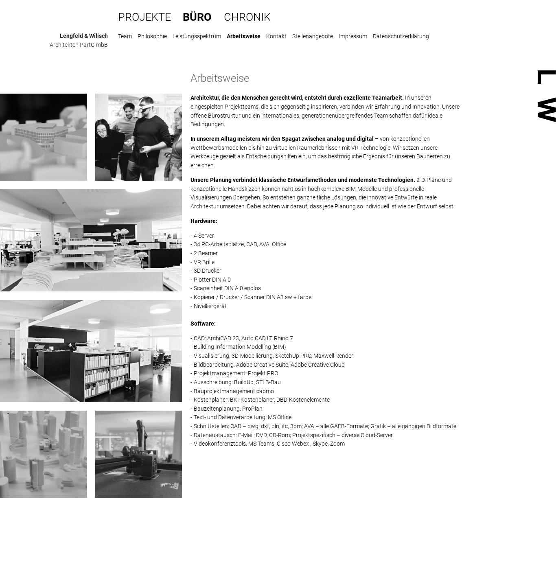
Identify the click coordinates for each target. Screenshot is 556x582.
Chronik (247, 17)
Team (125, 36)
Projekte (144, 17)
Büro (197, 17)
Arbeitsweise (243, 36)
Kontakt (276, 36)
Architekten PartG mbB (79, 45)
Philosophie (152, 36)
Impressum (353, 36)
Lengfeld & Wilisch (84, 36)
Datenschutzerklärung (401, 36)
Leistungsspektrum (197, 36)
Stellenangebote (312, 36)
